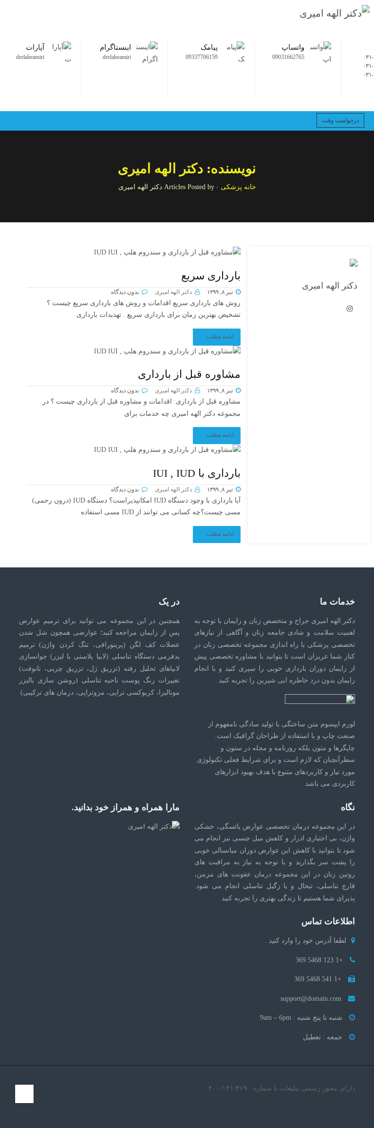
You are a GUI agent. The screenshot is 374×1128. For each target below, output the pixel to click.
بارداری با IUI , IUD (197, 473)
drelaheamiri (117, 57)
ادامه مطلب (220, 336)
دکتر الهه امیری (173, 292)
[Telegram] (31, 1108)
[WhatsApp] (21, 1108)
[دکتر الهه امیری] (334, 13)
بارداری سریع (211, 276)
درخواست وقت (340, 120)
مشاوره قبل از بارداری (189, 374)
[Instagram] (40, 1108)
